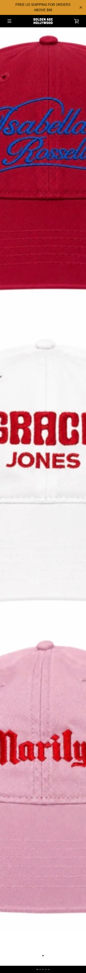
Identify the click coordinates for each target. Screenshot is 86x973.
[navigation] (9, 21)
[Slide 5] (48, 969)
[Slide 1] (37, 969)
